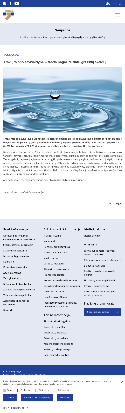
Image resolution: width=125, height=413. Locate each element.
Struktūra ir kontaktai (15, 250)
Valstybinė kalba (12, 278)
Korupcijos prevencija (15, 267)
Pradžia (24, 37)
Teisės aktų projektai (55, 332)
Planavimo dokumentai (56, 269)
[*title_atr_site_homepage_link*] (8, 15)
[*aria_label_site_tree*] (108, 3)
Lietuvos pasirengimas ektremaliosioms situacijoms (19, 237)
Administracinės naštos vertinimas (16, 302)
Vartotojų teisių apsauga (57, 349)
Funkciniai (25, 390)
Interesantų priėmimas (16, 256)
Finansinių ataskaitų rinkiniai (99, 280)
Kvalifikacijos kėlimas (55, 297)
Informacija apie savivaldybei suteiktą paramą (100, 293)
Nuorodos (8, 310)
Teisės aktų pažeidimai (56, 338)
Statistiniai (44, 390)
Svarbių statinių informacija (18, 244)
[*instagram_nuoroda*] (4, 3)
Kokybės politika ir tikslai (17, 284)
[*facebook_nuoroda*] (10, 3)
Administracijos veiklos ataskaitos (102, 260)
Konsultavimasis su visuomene (60, 280)
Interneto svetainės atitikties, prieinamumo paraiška (60, 304)
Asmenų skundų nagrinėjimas (19, 289)
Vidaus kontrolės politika (17, 295)
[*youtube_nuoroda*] (16, 3)
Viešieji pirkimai (94, 229)
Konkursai (8, 261)
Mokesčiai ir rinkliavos (55, 252)
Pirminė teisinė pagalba (57, 321)
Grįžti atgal (115, 203)
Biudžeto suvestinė (94, 265)
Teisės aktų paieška (54, 327)
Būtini (9, 390)
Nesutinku (65, 397)
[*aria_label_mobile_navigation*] (118, 15)
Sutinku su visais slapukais (37, 397)
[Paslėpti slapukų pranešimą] (121, 382)
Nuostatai (49, 241)
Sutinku (10, 397)
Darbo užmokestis (54, 263)
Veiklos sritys (51, 258)
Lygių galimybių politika (56, 355)
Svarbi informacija (15, 229)
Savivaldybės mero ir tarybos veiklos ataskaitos (100, 252)
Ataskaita (90, 244)
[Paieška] (120, 3)
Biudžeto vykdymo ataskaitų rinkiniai (99, 272)
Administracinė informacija (62, 229)
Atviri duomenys (12, 272)
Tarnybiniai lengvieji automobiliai (62, 286)
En (114, 3)
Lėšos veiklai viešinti (54, 291)
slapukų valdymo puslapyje (60, 384)
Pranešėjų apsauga (54, 274)
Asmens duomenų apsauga (58, 343)
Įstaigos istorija (52, 235)
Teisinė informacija (57, 315)
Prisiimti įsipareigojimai (97, 286)
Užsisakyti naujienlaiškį (98, 311)
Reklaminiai (63, 390)
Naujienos (35, 37)
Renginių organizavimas (57, 246)
